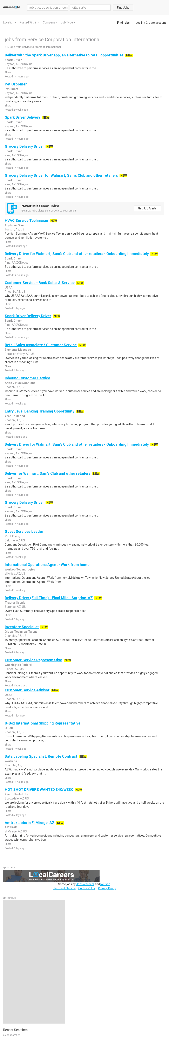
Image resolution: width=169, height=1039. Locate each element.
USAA (8, 287)
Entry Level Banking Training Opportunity (39, 411)
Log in (139, 22)
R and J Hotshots (16, 794)
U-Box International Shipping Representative (42, 723)
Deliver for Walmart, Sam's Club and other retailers (47, 473)
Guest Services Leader (24, 531)
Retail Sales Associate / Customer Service (41, 345)
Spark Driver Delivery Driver (28, 316)
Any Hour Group (15, 225)
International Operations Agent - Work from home (47, 564)
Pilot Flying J (13, 536)
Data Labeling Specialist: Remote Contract (41, 756)
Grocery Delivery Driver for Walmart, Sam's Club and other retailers (61, 175)
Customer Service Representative (33, 660)
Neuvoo (105, 884)
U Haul (9, 728)
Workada (11, 761)
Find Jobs (123, 7)
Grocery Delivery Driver (24, 146)
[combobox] (90, 8)
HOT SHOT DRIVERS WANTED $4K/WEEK (39, 789)
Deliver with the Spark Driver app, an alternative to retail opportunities (64, 55)
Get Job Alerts (147, 208)
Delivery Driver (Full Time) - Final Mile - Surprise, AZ (49, 598)
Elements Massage (18, 349)
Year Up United (15, 416)
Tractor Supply (15, 602)
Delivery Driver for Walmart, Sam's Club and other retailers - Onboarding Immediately (77, 253)
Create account (156, 22)
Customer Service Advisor (27, 690)
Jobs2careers (85, 884)
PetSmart (11, 89)
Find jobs (123, 22)
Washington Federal (18, 664)
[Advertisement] (34, 962)
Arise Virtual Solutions (20, 383)
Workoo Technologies (20, 569)
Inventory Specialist (22, 627)
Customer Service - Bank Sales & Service (40, 282)
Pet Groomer (16, 84)
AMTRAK (11, 827)
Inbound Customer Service (27, 378)
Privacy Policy (107, 888)
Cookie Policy (86, 888)
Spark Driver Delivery (22, 117)
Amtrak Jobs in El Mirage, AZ (29, 822)
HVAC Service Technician (26, 220)
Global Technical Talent (21, 631)
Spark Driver (13, 60)
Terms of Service (64, 888)
